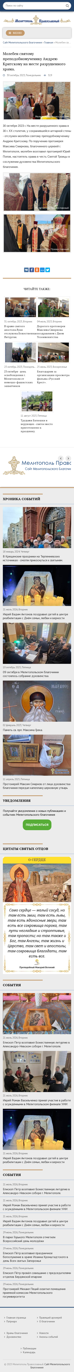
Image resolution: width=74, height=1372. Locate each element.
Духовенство (13, 1337)
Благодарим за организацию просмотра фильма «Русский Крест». (53, 377)
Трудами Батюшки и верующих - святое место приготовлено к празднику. (37, 426)
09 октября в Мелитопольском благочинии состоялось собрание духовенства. (31, 674)
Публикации (29, 1348)
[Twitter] (47, 270)
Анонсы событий (48, 1337)
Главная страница (16, 1317)
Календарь (29, 1352)
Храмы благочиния (17, 1333)
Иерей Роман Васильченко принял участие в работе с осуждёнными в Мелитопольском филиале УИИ (37, 1102)
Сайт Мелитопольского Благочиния (22, 42)
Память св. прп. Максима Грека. (23, 730)
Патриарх (11, 1321)
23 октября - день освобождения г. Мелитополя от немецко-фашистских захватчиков (18, 379)
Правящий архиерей (50, 1317)
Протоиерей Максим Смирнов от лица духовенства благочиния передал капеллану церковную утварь (36, 786)
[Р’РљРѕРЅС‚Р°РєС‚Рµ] (26, 270)
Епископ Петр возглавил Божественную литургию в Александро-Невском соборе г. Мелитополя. (36, 1044)
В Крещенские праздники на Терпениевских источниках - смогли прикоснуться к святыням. (33, 558)
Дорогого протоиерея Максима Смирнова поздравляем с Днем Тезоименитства (51, 331)
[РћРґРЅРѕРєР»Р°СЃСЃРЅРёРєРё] (37, 270)
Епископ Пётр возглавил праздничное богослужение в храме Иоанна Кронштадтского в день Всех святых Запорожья (35, 1257)
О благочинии (47, 1321)
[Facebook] (31, 270)
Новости (44, 1333)
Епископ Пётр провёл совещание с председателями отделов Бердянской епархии (37, 1275)
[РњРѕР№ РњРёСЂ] (42, 270)
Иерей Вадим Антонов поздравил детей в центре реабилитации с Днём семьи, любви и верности (35, 616)
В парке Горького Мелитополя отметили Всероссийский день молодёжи (29, 1239)
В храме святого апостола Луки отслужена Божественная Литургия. (20, 331)
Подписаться (37, 825)
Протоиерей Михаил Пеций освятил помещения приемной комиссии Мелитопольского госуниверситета (34, 1292)
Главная (48, 42)
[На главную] (37, 19)
